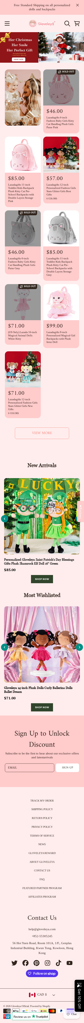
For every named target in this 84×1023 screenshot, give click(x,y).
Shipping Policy (42, 809)
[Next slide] (79, 647)
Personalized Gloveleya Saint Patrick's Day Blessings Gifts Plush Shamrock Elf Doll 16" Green (39, 561)
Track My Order (42, 800)
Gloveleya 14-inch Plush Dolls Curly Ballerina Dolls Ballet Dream (38, 690)
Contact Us (42, 870)
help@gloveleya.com (42, 929)
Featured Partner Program (42, 888)
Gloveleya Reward (42, 853)
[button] (7, 23)
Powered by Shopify (40, 1006)
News (42, 844)
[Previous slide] (4, 518)
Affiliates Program (42, 896)
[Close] (77, 5)
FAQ (42, 879)
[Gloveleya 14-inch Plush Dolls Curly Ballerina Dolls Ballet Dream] (42, 644)
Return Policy (42, 818)
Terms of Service (42, 835)
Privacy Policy (42, 826)
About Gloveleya (42, 861)
